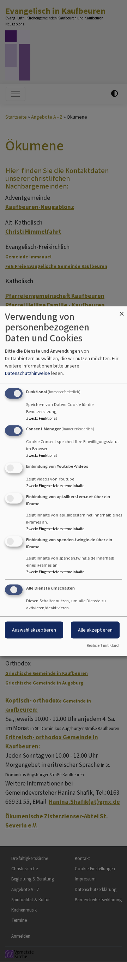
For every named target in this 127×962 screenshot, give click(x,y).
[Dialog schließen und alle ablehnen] (121, 310)
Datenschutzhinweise (27, 373)
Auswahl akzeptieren (34, 629)
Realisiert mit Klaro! (103, 645)
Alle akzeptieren (95, 629)
